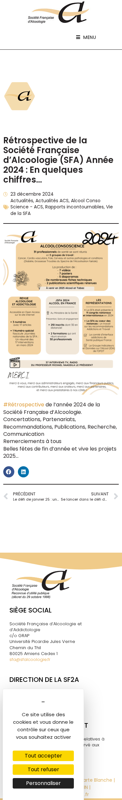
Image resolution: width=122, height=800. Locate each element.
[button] (8, 471)
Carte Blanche (96, 780)
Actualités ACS (52, 200)
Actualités (21, 200)
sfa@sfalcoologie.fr (29, 659)
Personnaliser (43, 783)
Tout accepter (43, 755)
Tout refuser (43, 769)
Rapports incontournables (74, 207)
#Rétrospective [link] (23, 404)
